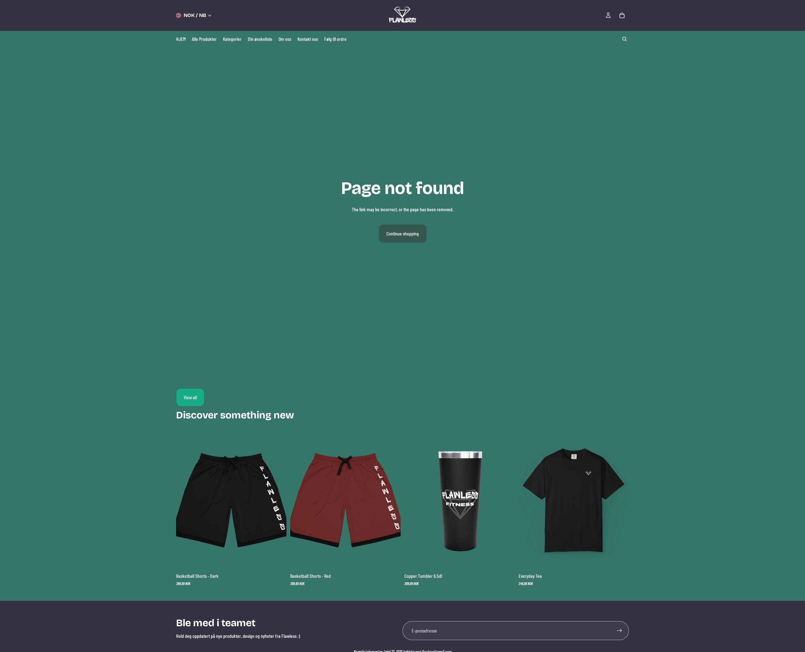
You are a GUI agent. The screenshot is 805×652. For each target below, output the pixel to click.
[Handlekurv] (622, 15)
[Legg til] (505, 560)
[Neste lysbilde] (505, 500)
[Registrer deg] (619, 630)
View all (190, 397)
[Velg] (276, 560)
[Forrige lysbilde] (413, 500)
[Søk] (624, 39)
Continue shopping (402, 233)
